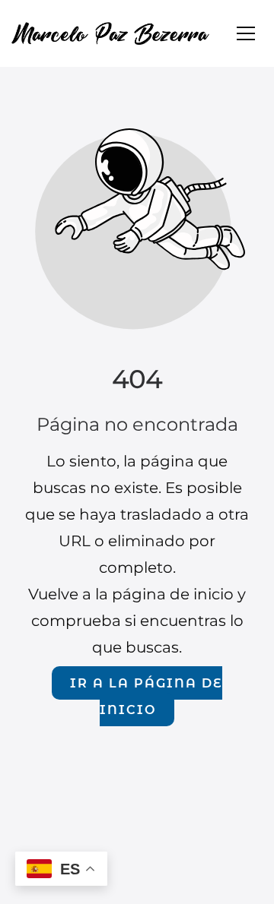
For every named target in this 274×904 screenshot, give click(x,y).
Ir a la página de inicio (145, 695)
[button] (246, 33)
